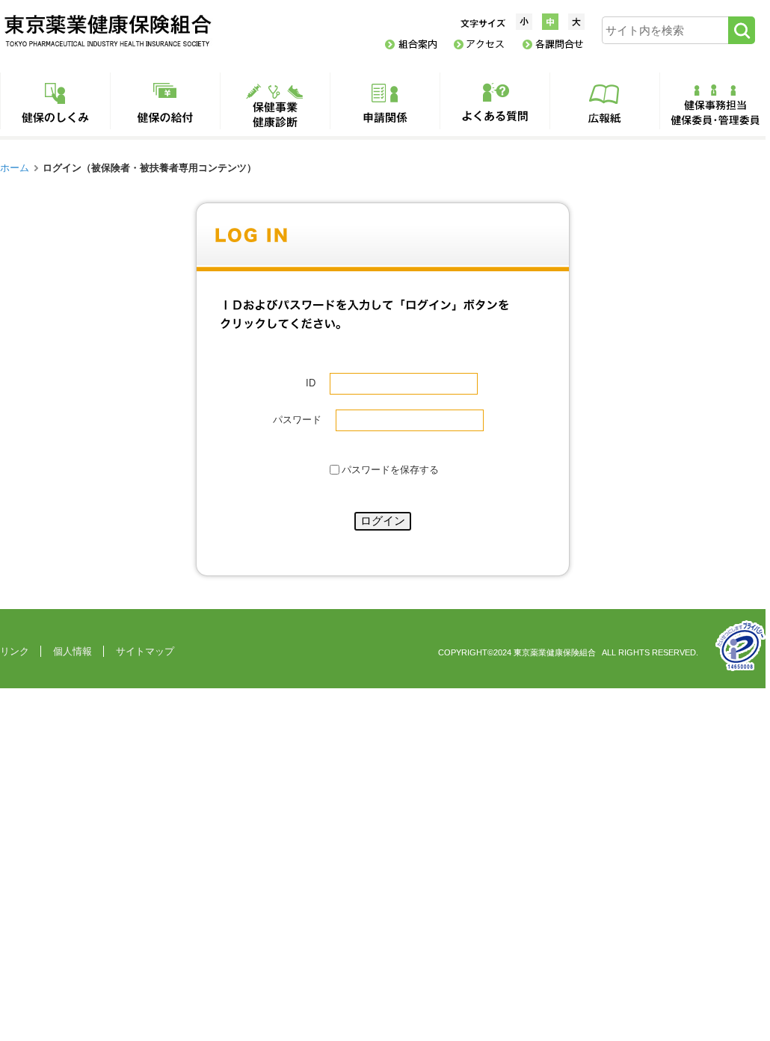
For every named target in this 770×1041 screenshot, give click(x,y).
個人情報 (72, 651)
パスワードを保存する (390, 470)
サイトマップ (145, 651)
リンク (14, 651)
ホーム (14, 167)
